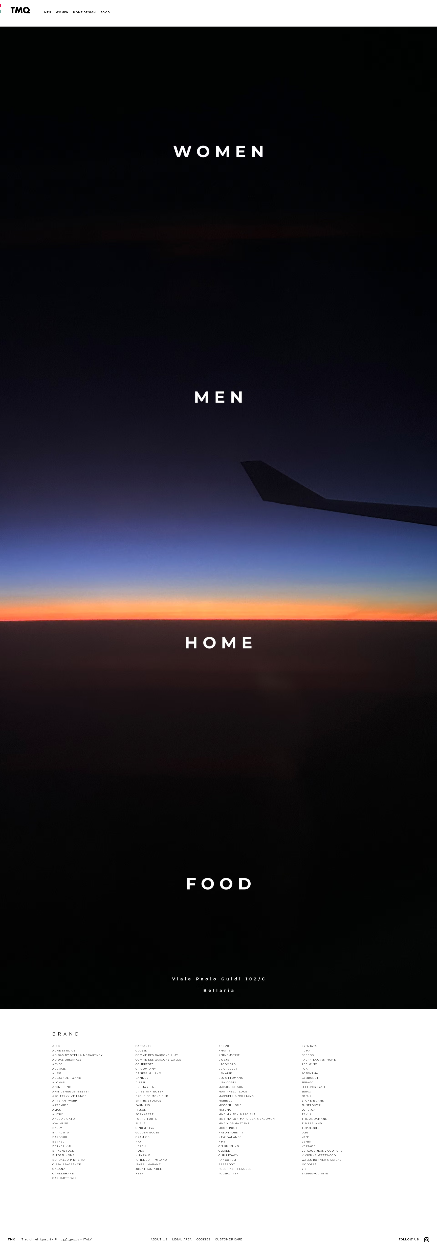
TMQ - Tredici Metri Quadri (20, 10)
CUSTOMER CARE (228, 1239)
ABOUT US (159, 1239)
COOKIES (203, 1239)
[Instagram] (426, 1239)
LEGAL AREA (182, 1239)
